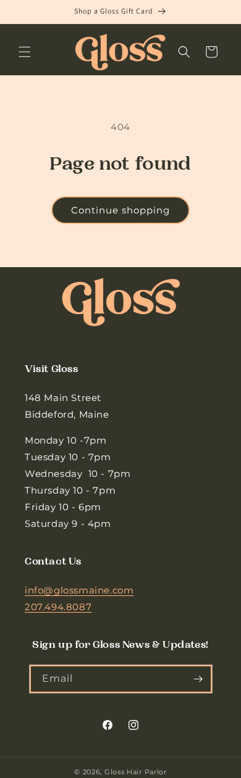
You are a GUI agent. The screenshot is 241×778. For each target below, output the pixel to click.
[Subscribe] (198, 678)
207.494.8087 (58, 607)
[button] (24, 51)
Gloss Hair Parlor (135, 772)
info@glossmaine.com (79, 590)
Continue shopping (120, 210)
